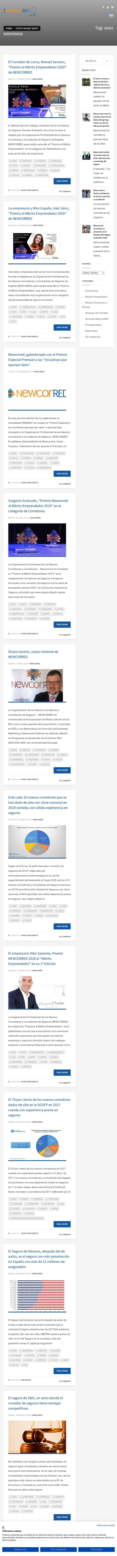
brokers (54, 750)
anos (14, 161)
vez (25, 1365)
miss (55, 312)
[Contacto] (112, 7)
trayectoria (43, 175)
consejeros (44, 1497)
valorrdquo (45, 468)
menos (43, 1057)
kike (23, 1057)
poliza (54, 1360)
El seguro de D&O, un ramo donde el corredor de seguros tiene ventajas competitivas (35, 1403)
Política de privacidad (106, 1525)
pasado (29, 1360)
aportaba (26, 906)
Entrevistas (91, 290)
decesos (30, 1355)
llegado (15, 1209)
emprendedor (46, 307)
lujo (34, 312)
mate (33, 1057)
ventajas (28, 1511)
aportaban (41, 906)
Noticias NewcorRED (97, 318)
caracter (42, 1351)
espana (61, 307)
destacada (59, 453)
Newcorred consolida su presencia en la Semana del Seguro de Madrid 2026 (102, 231)
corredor (41, 161)
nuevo (47, 759)
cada (54, 906)
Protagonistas (93, 324)
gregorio (34, 614)
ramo (66, 1360)
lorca (14, 166)
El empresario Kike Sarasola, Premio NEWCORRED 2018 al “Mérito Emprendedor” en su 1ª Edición (35, 958)
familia (55, 1355)
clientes (55, 1351)
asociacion (40, 750)
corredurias (33, 755)
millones (16, 1360)
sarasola (57, 1062)
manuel (26, 166)
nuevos (59, 759)
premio (15, 170)
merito (45, 312)
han (62, 1204)
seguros (15, 175)
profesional (29, 170)
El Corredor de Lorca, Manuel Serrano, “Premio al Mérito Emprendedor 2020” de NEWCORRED (37, 67)
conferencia (27, 453)
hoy (13, 1057)
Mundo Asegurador (29, 190)
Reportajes (26, 1380)
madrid (39, 458)
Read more (62, 181)
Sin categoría (92, 336)
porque (31, 463)
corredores (44, 453)
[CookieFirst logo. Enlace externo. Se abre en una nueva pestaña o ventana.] (3, 1527)
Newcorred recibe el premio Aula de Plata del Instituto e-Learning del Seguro (101, 158)
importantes (17, 759)
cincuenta (16, 609)
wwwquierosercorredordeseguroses (27, 1218)
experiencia (49, 755)
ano (14, 604)
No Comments (65, 191)
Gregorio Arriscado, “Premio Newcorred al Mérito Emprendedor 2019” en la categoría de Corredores (38, 505)
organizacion (58, 166)
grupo (61, 911)
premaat (43, 463)
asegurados (27, 1351)
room (44, 1062)
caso (64, 906)
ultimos (15, 1511)
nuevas (24, 1506)
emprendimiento (56, 1052)
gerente (63, 755)
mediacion (52, 458)
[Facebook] (103, 7)
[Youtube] (108, 7)
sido (14, 321)
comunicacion (28, 307)
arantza (26, 750)
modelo (58, 614)
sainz (42, 317)
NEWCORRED (37, 79)
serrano (28, 175)
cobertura (16, 1355)
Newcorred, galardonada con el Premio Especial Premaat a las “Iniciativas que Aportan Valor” (37, 359)
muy (13, 1506)
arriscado (36, 604)
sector (53, 317)
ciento (25, 1199)
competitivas (27, 1497)
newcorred (41, 166)
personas (42, 1360)
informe (15, 916)
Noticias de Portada (96, 312)
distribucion (17, 1502)
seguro (56, 170)
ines (24, 312)
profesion (32, 619)
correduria (56, 161)
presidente (16, 468)
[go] (107, 61)
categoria (26, 161)
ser (63, 317)
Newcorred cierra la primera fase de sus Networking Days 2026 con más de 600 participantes (102, 119)
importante (57, 1502)
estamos (26, 458)
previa (40, 916)
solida (27, 920)
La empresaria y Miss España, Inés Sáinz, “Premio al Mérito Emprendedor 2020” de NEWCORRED (38, 213)
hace (14, 312)
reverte (44, 170)
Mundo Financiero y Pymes (94, 305)
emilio (14, 458)
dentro (60, 609)
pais (34, 1506)
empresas (32, 1502)
